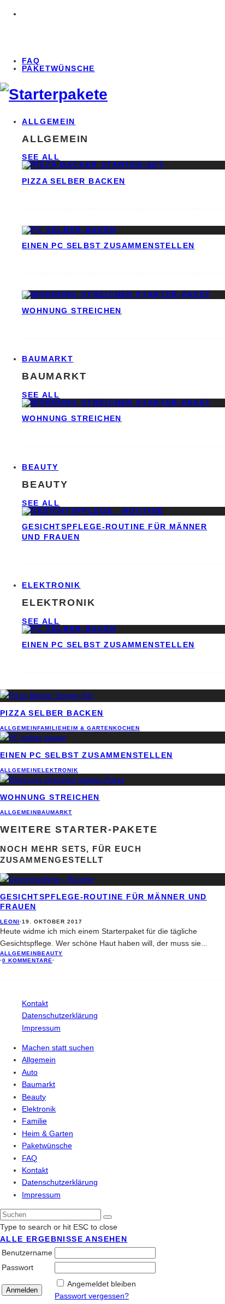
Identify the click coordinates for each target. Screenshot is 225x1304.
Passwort (17, 1267)
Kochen (126, 728)
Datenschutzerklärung (60, 1015)
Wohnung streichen (72, 310)
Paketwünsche (58, 68)
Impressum (41, 1028)
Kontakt (35, 1003)
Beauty (40, 467)
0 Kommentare (27, 960)
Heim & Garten (87, 728)
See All (41, 157)
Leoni (10, 922)
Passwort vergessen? (92, 1295)
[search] (107, 1217)
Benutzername (27, 1252)
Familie (49, 728)
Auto (30, 1072)
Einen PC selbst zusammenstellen (108, 245)
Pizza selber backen (74, 181)
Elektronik (51, 585)
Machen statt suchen (58, 1047)
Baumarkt (47, 358)
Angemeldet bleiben (101, 1283)
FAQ (29, 1158)
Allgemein (48, 121)
